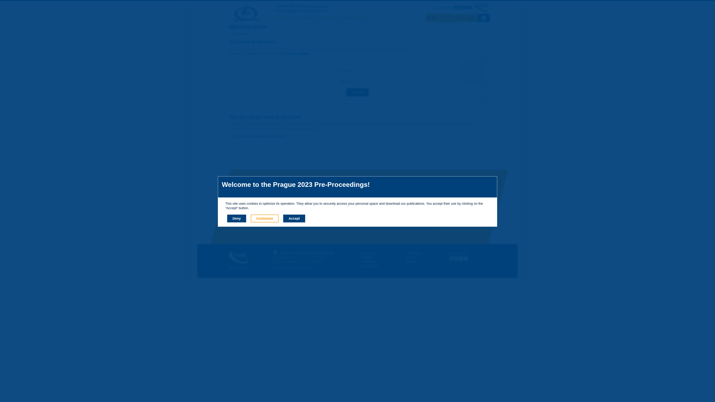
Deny (237, 218)
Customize (264, 218)
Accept (294, 218)
